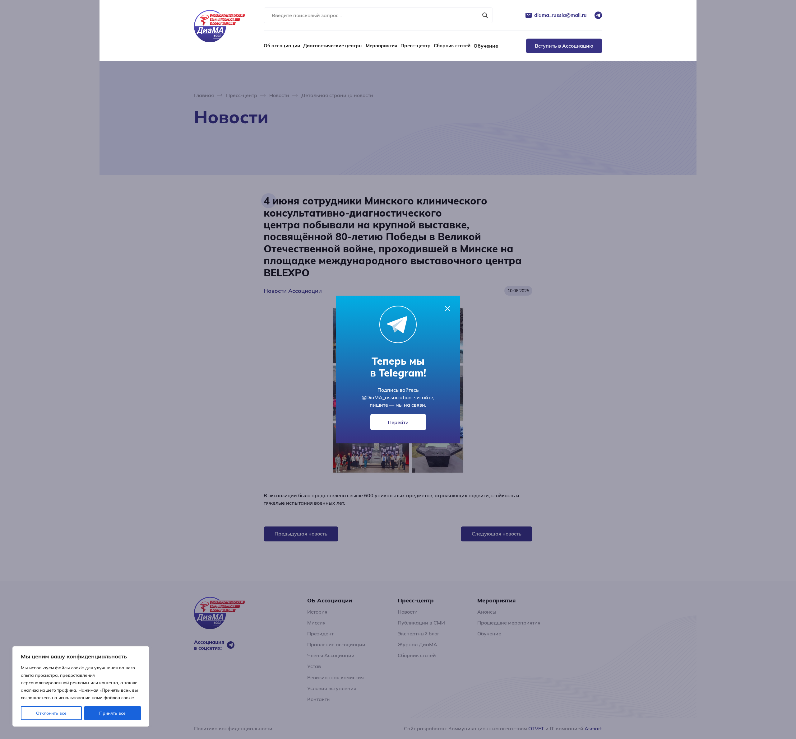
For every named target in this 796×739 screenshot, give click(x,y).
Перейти (398, 422)
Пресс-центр (415, 46)
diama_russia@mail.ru (560, 15)
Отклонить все (51, 713)
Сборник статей (452, 46)
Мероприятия (381, 46)
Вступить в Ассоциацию (564, 46)
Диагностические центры (333, 46)
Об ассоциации (282, 46)
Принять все (112, 713)
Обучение (486, 46)
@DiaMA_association (386, 397)
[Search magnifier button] (485, 15)
